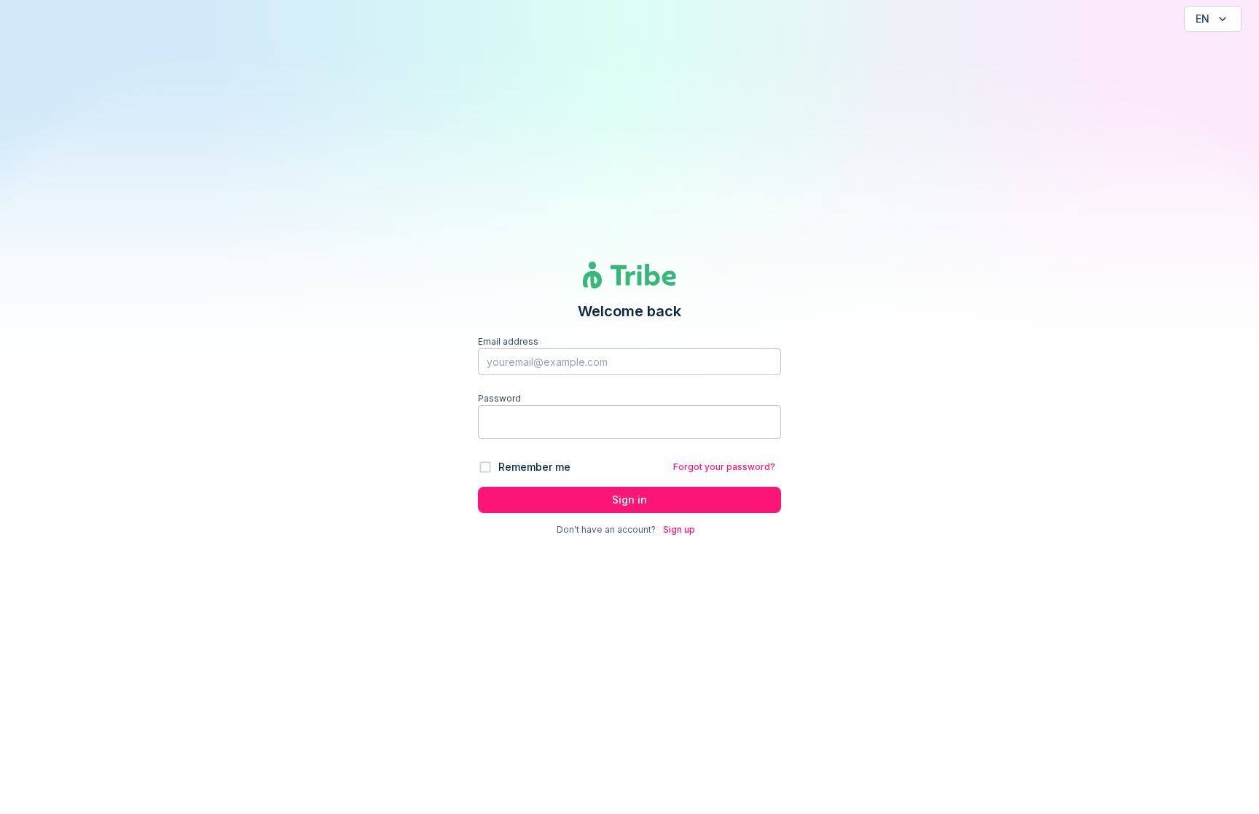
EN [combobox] (1202, 18)
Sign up (679, 529)
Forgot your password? (724, 466)
